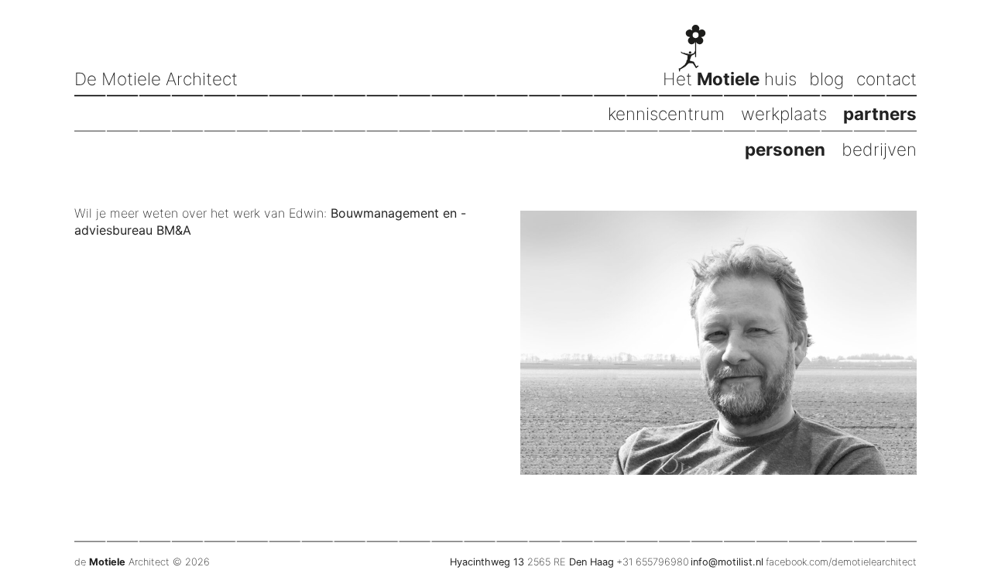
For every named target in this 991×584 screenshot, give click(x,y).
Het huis (730, 78)
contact (886, 78)
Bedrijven (879, 149)
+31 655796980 (652, 562)
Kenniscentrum (666, 113)
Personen (785, 149)
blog (826, 78)
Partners (880, 113)
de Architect (122, 562)
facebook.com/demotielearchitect (841, 562)
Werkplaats (784, 113)
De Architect (156, 78)
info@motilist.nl (727, 562)
